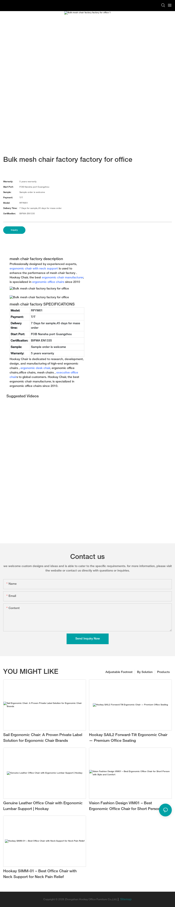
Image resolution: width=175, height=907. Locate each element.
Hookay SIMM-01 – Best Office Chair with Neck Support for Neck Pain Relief (40, 874)
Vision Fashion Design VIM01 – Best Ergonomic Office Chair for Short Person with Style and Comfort (129, 806)
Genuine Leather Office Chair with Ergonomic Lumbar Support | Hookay (43, 806)
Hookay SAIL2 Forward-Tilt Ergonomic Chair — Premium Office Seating (128, 738)
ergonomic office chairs (48, 282)
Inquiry (14, 230)
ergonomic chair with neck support (34, 268)
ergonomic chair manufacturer (62, 277)
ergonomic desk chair (35, 368)
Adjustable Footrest (119, 672)
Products (163, 672)
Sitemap (125, 899)
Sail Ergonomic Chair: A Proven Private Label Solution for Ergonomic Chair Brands (42, 738)
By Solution (145, 672)
